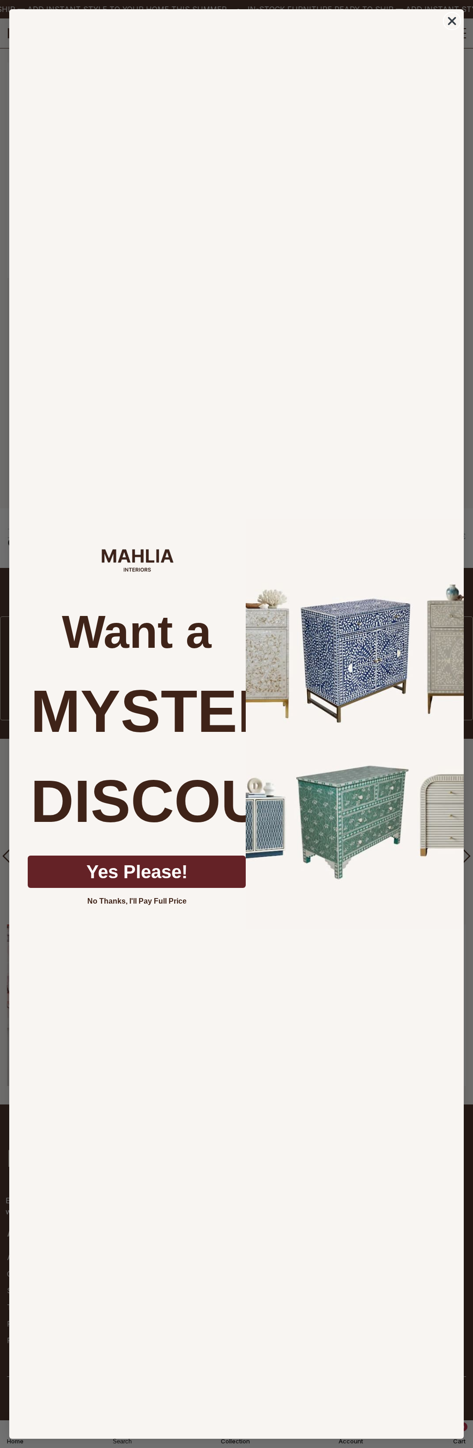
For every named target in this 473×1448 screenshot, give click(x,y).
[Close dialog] (452, 21)
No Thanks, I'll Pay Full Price (137, 901)
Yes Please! (137, 872)
